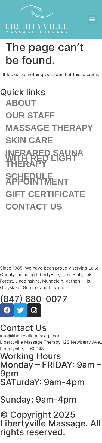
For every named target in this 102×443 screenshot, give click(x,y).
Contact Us (33, 206)
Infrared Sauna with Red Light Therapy (44, 158)
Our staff (30, 115)
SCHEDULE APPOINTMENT (37, 178)
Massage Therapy (49, 128)
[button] (92, 19)
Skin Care (29, 140)
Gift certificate (45, 194)
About (20, 103)
